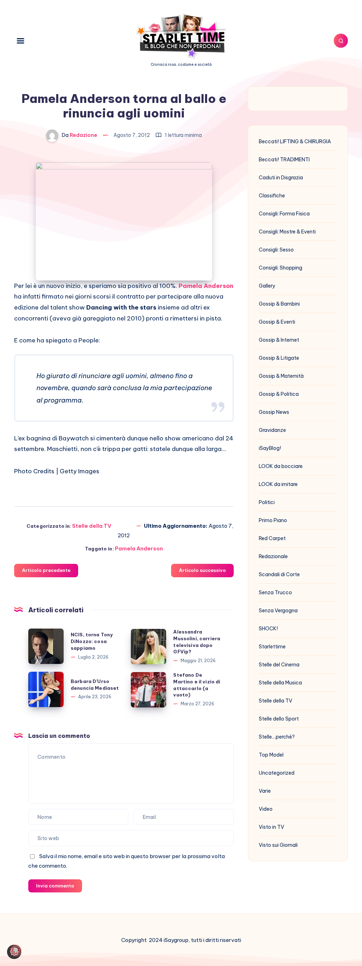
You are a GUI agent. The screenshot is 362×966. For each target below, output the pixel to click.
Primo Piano (273, 520)
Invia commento (55, 886)
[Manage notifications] (15, 950)
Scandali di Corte (279, 574)
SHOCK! (268, 628)
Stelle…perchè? (277, 737)
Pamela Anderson (139, 548)
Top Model (271, 755)
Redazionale (273, 556)
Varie (265, 791)
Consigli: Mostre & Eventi (287, 232)
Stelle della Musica (280, 682)
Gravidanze (272, 430)
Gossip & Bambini (279, 304)
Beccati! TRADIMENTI (284, 159)
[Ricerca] (341, 41)
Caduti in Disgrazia (281, 177)
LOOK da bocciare (281, 466)
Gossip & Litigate (279, 358)
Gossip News (274, 412)
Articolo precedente (46, 570)
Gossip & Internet (279, 340)
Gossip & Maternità (281, 376)
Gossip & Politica (279, 394)
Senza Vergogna (278, 610)
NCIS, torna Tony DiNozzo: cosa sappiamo (92, 641)
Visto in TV (271, 827)
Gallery (267, 286)
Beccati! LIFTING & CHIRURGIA (295, 141)
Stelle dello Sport (279, 719)
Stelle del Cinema (279, 664)
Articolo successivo (202, 570)
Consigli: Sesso (276, 250)
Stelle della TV (91, 525)
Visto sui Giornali (278, 845)
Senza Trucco (275, 592)
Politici (267, 502)
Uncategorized (276, 773)
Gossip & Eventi (277, 322)
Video (266, 809)
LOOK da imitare (278, 484)
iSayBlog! (270, 448)
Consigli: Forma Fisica (284, 213)
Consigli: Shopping (280, 268)
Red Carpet (272, 538)
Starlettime (272, 646)
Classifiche (272, 195)
